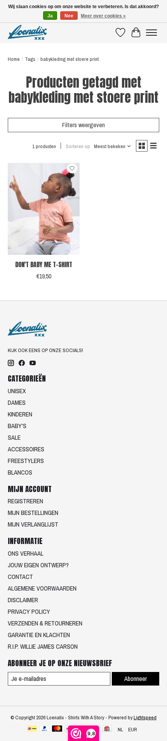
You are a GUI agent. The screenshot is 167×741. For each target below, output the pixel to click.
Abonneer (135, 678)
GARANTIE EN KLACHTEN (39, 634)
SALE (14, 437)
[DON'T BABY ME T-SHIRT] (44, 208)
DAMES (17, 402)
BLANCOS (20, 472)
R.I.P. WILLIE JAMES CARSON (43, 646)
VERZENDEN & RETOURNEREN (45, 623)
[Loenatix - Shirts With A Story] (27, 32)
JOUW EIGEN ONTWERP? (38, 565)
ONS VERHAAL (25, 553)
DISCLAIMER (23, 600)
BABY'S (17, 425)
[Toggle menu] (151, 32)
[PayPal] (45, 729)
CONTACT (20, 576)
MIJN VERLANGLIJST (33, 524)
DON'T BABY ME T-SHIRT (43, 264)
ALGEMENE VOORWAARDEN (42, 588)
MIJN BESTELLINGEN (33, 512)
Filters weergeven (83, 125)
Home (14, 58)
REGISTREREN (25, 501)
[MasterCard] (57, 729)
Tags (30, 58)
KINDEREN (20, 414)
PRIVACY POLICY (29, 611)
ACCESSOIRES (26, 449)
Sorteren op (78, 146)
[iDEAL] (32, 729)
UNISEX (17, 391)
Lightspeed (145, 717)
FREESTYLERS (26, 460)
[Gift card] (107, 729)
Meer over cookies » (103, 16)
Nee (68, 16)
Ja (50, 16)
